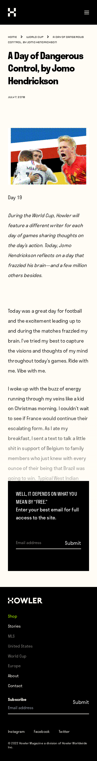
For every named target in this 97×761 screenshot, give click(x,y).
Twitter (64, 731)
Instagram (16, 731)
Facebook (42, 731)
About (13, 675)
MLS (11, 636)
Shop (12, 616)
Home (12, 37)
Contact (15, 685)
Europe (14, 666)
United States (20, 646)
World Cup (35, 37)
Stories (14, 626)
